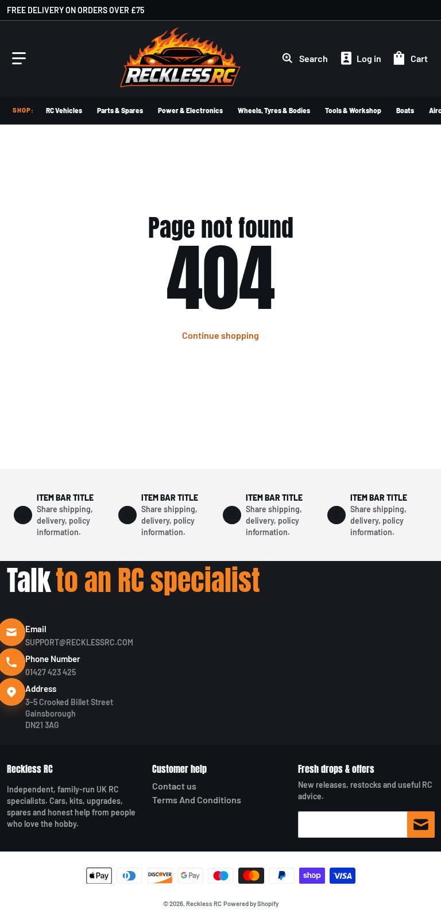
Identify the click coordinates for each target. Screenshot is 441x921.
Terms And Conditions (196, 799)
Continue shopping (220, 335)
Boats (405, 110)
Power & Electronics (190, 110)
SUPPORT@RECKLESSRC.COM (79, 642)
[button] (19, 58)
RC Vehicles (64, 110)
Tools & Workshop (353, 110)
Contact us (174, 785)
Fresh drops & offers (336, 769)
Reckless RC (30, 769)
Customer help (179, 769)
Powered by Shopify (250, 903)
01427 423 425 (50, 672)
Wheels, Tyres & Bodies (274, 110)
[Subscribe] (421, 824)
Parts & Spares (120, 110)
